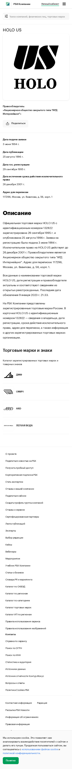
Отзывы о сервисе (15, 509)
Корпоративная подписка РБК (21, 474)
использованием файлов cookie (40, 749)
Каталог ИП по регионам (18, 614)
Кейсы (8, 544)
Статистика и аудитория (18, 661)
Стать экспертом (14, 481)
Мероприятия (12, 558)
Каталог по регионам (16, 593)
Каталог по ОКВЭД (15, 586)
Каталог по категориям (17, 600)
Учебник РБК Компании (17, 565)
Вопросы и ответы (15, 682)
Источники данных (15, 668)
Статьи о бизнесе (14, 572)
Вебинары (10, 551)
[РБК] (7, 4)
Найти (63, 16)
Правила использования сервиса (22, 621)
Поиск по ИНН (13, 654)
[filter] (6, 16)
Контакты (10, 634)
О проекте (10, 453)
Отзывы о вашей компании (19, 488)
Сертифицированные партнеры (22, 516)
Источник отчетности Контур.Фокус (24, 675)
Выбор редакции (14, 537)
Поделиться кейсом (15, 495)
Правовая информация (17, 724)
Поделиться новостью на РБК (20, 460)
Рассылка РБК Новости (17, 709)
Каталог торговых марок (18, 607)
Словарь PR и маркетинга (18, 579)
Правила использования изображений (25, 628)
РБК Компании (21, 4)
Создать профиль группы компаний (24, 502)
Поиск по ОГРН (13, 647)
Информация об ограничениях (21, 716)
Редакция (42, 702)
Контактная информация (18, 702)
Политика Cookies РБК (17, 689)
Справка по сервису (16, 640)
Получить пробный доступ (19, 467)
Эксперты (10, 530)
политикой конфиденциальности (21, 753)
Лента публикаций (15, 523)
